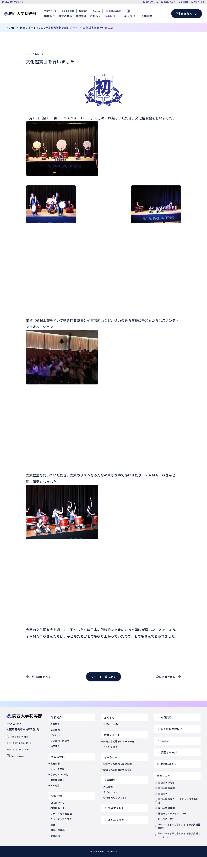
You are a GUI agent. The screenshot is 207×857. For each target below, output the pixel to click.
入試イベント (110, 792)
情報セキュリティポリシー (172, 813)
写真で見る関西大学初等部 (117, 764)
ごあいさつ (56, 735)
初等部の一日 (57, 802)
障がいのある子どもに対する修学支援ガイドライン (179, 835)
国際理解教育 (57, 780)
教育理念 (55, 724)
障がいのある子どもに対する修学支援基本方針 (179, 826)
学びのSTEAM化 (59, 774)
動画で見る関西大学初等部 (117, 769)
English (96, 11)
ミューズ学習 (57, 769)
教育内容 (55, 763)
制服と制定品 (57, 830)
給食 (52, 824)
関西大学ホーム (152, 2)
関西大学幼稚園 (166, 808)
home (10, 27)
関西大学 (163, 793)
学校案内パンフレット (115, 797)
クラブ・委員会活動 (61, 813)
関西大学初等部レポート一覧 (118, 741)
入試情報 (108, 786)
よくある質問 (68, 11)
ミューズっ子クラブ (61, 819)
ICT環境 (54, 785)
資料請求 (184, 2)
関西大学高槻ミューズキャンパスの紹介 (178, 800)
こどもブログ (110, 746)
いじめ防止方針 (166, 819)
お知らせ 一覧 (110, 724)
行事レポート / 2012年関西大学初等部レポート (49, 27)
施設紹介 (55, 746)
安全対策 (55, 835)
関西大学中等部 (166, 782)
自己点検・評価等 (60, 740)
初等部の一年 (57, 808)
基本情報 (55, 729)
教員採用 (83, 11)
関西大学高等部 (166, 788)
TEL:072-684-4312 (19, 743)
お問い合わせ (169, 2)
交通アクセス (199, 2)
